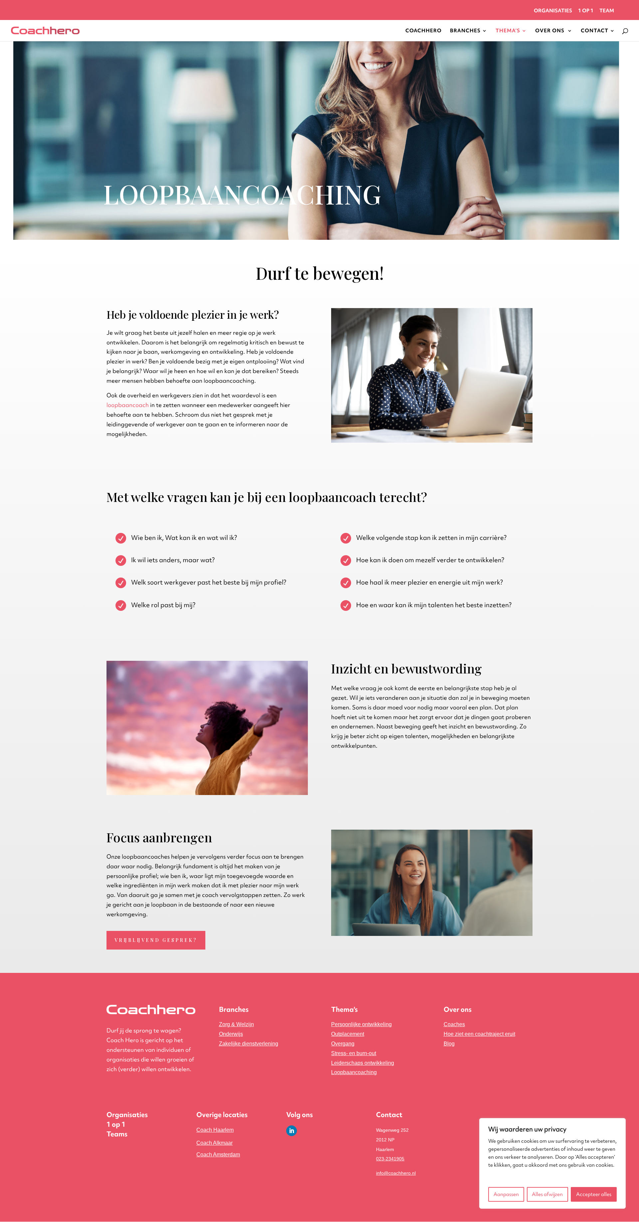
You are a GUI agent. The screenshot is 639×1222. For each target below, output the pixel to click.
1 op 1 (585, 11)
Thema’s (508, 31)
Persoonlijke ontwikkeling (361, 1024)
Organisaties (553, 11)
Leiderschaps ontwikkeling (362, 1063)
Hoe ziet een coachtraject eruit (479, 1034)
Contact (594, 31)
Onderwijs (231, 1034)
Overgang (342, 1043)
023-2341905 (390, 1158)
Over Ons (550, 31)
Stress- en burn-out (353, 1053)
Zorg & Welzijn (236, 1024)
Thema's (344, 1009)
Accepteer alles (593, 1194)
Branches (465, 31)
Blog (449, 1043)
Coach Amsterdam (218, 1154)
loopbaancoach (127, 405)
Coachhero (423, 31)
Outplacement (347, 1034)
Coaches (454, 1024)
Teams (116, 1133)
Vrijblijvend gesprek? (155, 940)
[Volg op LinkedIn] (291, 1130)
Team (606, 11)
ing (248, 1043)
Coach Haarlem (215, 1130)
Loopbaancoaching (354, 1072)
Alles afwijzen (547, 1194)
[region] (552, 1163)
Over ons (458, 1009)
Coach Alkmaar (214, 1143)
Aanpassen (506, 1194)
